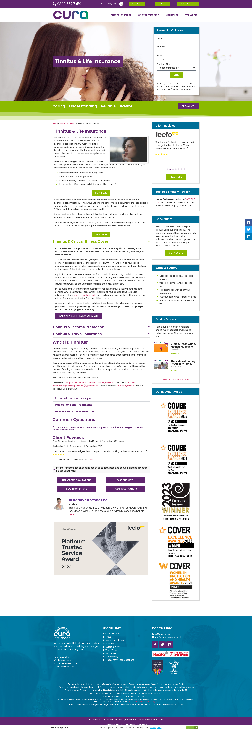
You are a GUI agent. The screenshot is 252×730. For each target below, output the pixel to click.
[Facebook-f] (155, 644)
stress (101, 382)
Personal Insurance (121, 14)
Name (160, 38)
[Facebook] (248, 222)
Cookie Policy (138, 719)
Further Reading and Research (74, 411)
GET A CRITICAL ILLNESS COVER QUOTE (78, 316)
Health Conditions (67, 123)
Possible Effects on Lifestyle (73, 398)
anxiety (109, 382)
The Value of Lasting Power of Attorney (183, 362)
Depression (72, 382)
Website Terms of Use (154, 719)
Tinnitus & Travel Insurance (77, 333)
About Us (114, 719)
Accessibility (111, 656)
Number (161, 47)
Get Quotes (93, 719)
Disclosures (172, 14)
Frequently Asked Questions (119, 660)
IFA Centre (110, 653)
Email (159, 55)
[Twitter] (162, 644)
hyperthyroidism (126, 385)
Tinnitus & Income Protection (78, 327)
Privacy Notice (125, 719)
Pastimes (110, 643)
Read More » (175, 354)
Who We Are (191, 14)
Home (55, 123)
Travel (108, 637)
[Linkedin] (169, 644)
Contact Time (164, 64)
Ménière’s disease (88, 382)
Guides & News (112, 647)
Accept (190, 728)
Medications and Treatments (73, 405)
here (90, 459)
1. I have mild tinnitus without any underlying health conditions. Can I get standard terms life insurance (97, 428)
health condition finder (85, 295)
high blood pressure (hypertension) (81, 385)
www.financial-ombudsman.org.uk (143, 701)
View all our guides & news (175, 379)
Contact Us (104, 719)
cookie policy (156, 727)
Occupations (112, 633)
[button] (101, 241)
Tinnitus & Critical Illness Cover (80, 241)
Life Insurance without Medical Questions (184, 345)
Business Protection (148, 14)
